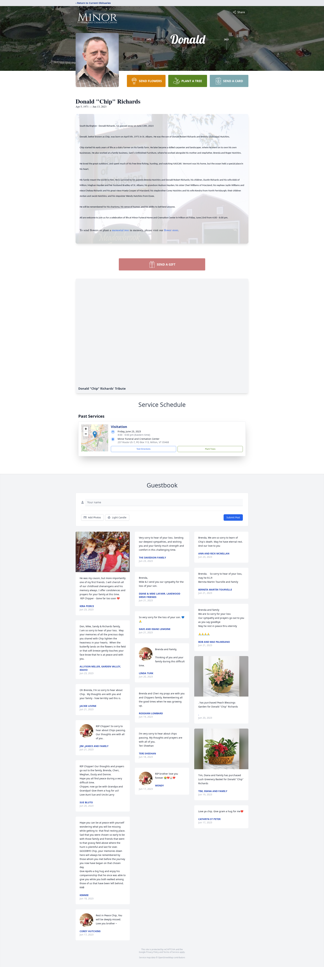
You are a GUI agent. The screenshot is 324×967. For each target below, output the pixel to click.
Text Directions (144, 449)
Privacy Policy (152, 952)
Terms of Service (171, 952)
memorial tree (120, 230)
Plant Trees (210, 449)
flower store (171, 230)
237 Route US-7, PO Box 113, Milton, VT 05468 (143, 442)
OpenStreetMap (165, 957)
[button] (95, 434)
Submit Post (233, 517)
